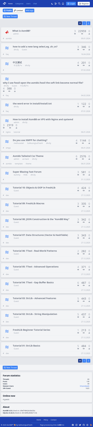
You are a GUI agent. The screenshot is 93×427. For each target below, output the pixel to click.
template (19, 163)
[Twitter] (80, 425)
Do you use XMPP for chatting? (30, 140)
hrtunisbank (84, 386)
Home (10, 4)
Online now (9, 395)
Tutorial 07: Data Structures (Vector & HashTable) (40, 235)
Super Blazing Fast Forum (27, 171)
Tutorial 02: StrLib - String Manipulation (35, 314)
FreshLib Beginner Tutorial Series (31, 329)
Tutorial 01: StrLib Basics (26, 345)
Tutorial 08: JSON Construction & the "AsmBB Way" (41, 219)
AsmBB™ (10, 425)
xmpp (8, 148)
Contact (53, 420)
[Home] (5, 4)
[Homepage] (87, 425)
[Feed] (91, 425)
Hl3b (25, 175)
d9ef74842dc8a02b (27, 410)
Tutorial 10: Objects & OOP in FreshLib (34, 187)
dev (7, 195)
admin (16, 34)
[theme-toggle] (52, 3)
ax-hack (25, 159)
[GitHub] (84, 425)
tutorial (17, 132)
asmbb (9, 38)
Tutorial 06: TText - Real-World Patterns (35, 250)
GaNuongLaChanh (35, 143)
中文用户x (18, 65)
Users (28, 4)
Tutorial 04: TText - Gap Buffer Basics (33, 282)
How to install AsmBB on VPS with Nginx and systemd (43, 119)
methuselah (19, 143)
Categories (19, 4)
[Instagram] (76, 425)
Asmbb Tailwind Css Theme (28, 155)
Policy (46, 420)
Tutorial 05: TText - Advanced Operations (36, 266)
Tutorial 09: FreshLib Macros (28, 203)
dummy (17, 175)
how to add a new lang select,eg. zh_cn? (35, 46)
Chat (35, 4)
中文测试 (17, 62)
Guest (24, 49)
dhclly (16, 49)
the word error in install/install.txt (32, 103)
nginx (8, 132)
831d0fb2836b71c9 (29, 413)
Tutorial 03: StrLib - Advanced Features (34, 298)
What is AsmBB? (21, 30)
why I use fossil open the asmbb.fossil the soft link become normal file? (43, 82)
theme (28, 163)
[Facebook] (73, 425)
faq (7, 54)
